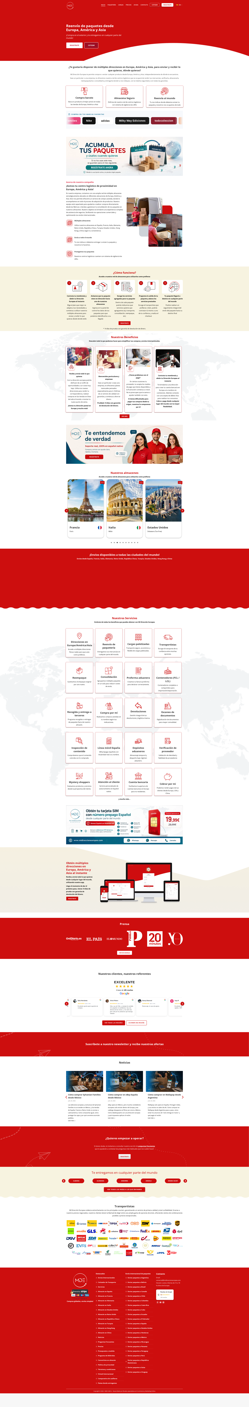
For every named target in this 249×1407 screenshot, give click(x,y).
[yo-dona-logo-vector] (175, 950)
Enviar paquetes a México (137, 1349)
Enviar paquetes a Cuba (136, 1321)
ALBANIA (76, 1192)
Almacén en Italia (104, 1317)
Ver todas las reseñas (114, 1034)
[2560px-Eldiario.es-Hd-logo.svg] (74, 950)
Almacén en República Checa (108, 1331)
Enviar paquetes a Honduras (138, 1344)
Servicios (101, 1298)
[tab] (111, 542)
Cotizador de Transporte (107, 1294)
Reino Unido (78, 499)
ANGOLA (149, 1192)
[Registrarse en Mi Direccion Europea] (124, 156)
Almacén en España (105, 1303)
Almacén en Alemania (106, 1312)
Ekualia (125, 1403)
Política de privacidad (106, 1376)
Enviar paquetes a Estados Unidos (140, 1340)
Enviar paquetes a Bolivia (137, 1294)
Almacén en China (104, 1344)
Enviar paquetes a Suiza (136, 1379)
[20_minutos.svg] (155, 950)
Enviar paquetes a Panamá (137, 1358)
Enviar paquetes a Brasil (137, 1298)
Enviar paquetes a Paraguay (138, 1363)
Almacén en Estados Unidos (108, 1321)
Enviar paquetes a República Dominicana (138, 1373)
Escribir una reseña (136, 1034)
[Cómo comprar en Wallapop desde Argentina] (164, 1093)
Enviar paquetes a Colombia (138, 1312)
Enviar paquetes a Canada (137, 1303)
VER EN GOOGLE (124, 964)
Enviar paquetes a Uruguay (138, 1384)
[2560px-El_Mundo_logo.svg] (114, 950)
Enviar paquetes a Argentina (138, 1289)
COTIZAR (91, 45)
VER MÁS (125, 416)
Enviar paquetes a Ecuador (137, 1326)
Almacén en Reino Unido (107, 1326)
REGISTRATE (74, 45)
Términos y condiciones (106, 1381)
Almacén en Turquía (105, 1335)
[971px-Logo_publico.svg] (134, 950)
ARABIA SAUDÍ (173, 1192)
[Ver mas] (124, 836)
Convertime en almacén (107, 1372)
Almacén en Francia (105, 1308)
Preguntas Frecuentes (106, 1353)
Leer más (71, 1132)
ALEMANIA (100, 1192)
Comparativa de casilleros (107, 1390)
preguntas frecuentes (146, 1158)
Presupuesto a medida (106, 1363)
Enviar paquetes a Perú (136, 1367)
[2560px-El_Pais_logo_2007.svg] (94, 950)
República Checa (120, 499)
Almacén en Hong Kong (106, 1340)
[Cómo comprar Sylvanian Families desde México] (84, 1093)
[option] (86, 508)
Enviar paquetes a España (137, 1335)
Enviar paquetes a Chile (136, 1308)
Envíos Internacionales (106, 1289)
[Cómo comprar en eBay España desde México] (124, 1093)
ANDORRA (124, 1192)
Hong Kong (154, 499)
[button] (66, 511)
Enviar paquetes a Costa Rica (138, 1317)
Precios (100, 1358)
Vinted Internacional (105, 1386)
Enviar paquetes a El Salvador (138, 1331)
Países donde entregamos (107, 1395)
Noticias (101, 1349)
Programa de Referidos (106, 1367)
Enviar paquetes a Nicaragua (138, 1353)
